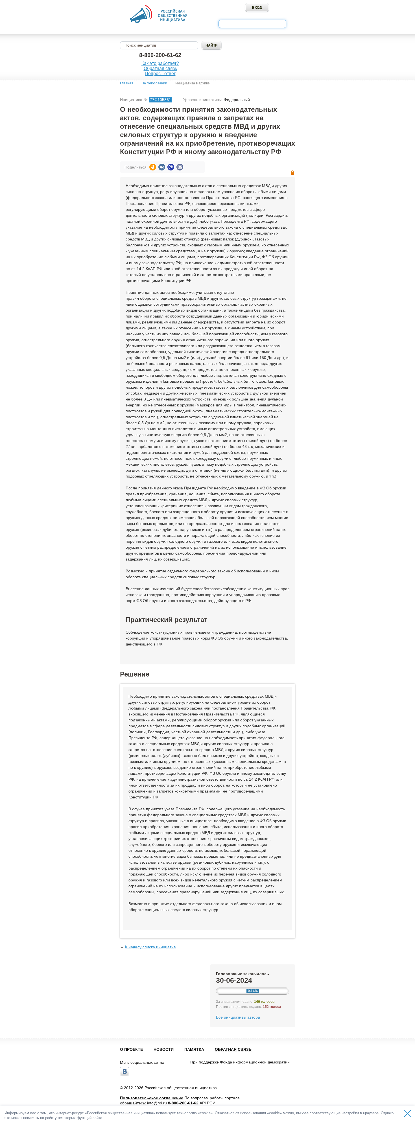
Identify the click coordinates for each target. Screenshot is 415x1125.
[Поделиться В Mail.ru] (170, 167)
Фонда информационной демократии (255, 1062)
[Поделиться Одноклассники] (152, 167)
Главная (126, 83)
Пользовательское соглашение (151, 1098)
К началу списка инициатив (150, 947)
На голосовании (154, 83)
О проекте (131, 1049)
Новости (164, 1049)
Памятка (194, 1049)
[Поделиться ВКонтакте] (161, 167)
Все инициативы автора (238, 1017)
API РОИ (207, 1103)
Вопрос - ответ (160, 73)
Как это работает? (160, 63)
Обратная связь (160, 68)
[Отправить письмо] (179, 167)
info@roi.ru (157, 1103)
